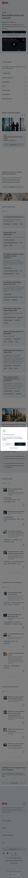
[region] (14, 439)
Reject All (8, 444)
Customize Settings (14, 448)
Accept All (20, 444)
